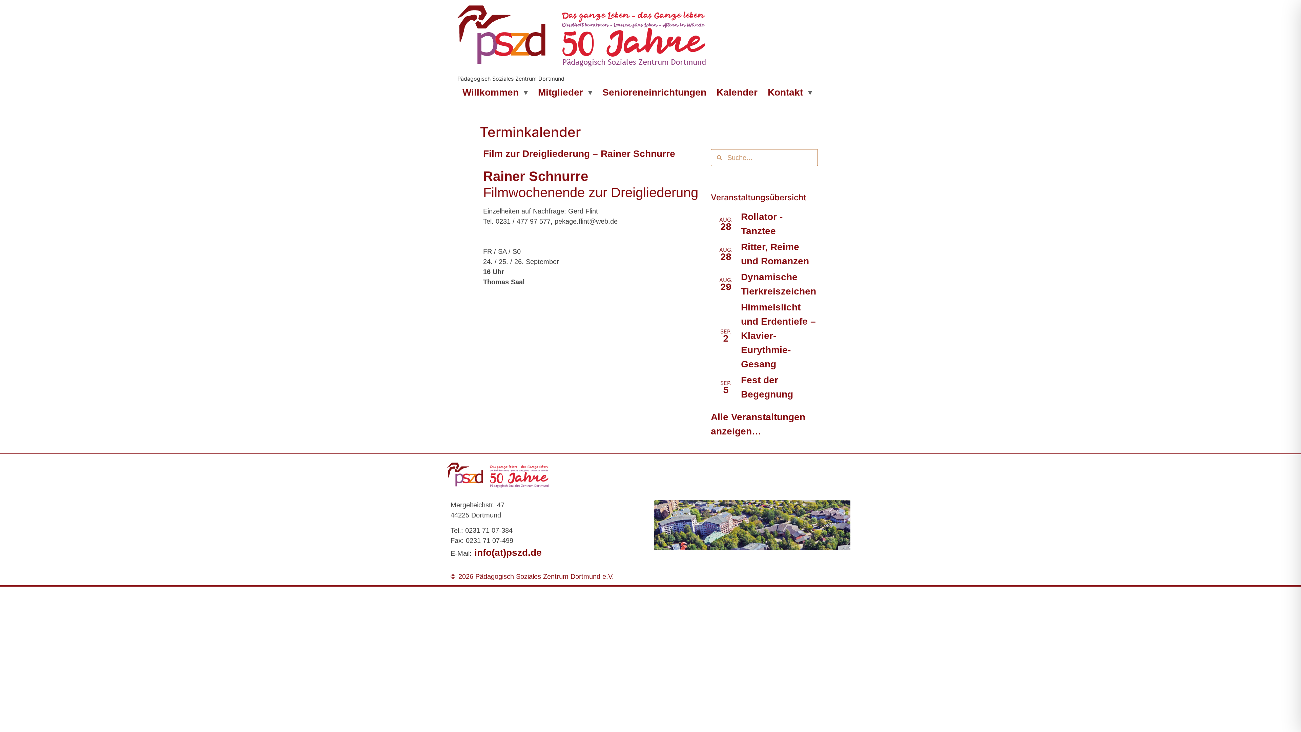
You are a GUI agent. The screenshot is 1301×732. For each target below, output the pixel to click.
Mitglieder (560, 92)
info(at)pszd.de (507, 552)
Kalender (737, 92)
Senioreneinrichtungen (654, 92)
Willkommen (490, 92)
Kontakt (785, 92)
